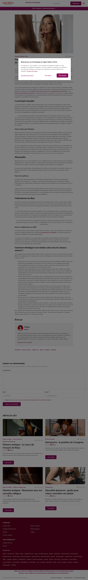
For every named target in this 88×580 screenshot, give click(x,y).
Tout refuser (48, 75)
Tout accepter (62, 75)
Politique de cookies (32, 71)
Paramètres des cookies (27, 75)
